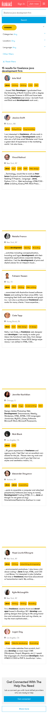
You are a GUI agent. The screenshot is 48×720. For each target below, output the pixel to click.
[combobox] (24, 13)
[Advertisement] (24, 210)
